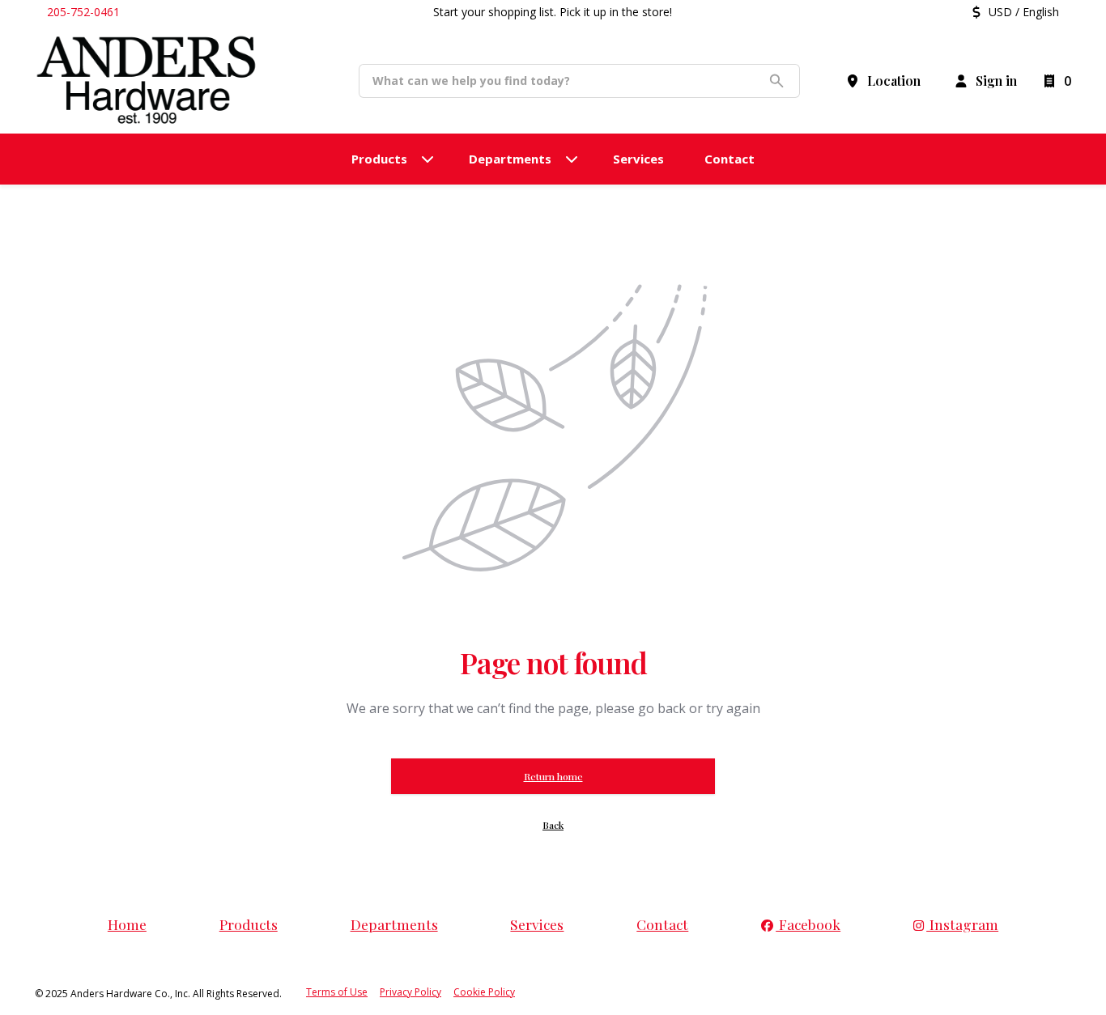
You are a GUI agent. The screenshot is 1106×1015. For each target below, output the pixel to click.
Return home (553, 776)
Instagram (962, 924)
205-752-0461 (83, 11)
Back (553, 824)
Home (127, 924)
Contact (662, 924)
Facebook (808, 924)
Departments (394, 924)
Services (537, 924)
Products (248, 924)
